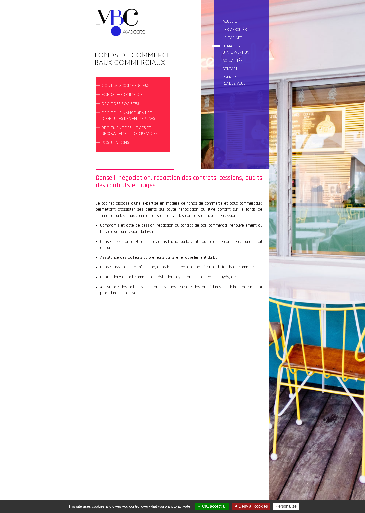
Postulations (115, 143)
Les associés (235, 29)
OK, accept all (214, 506)
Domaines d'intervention (236, 49)
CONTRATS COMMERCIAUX (125, 86)
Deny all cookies (253, 506)
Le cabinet (232, 38)
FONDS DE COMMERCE (122, 95)
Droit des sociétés (120, 104)
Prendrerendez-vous (234, 80)
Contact (230, 69)
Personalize (286, 506)
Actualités (233, 60)
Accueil (230, 21)
